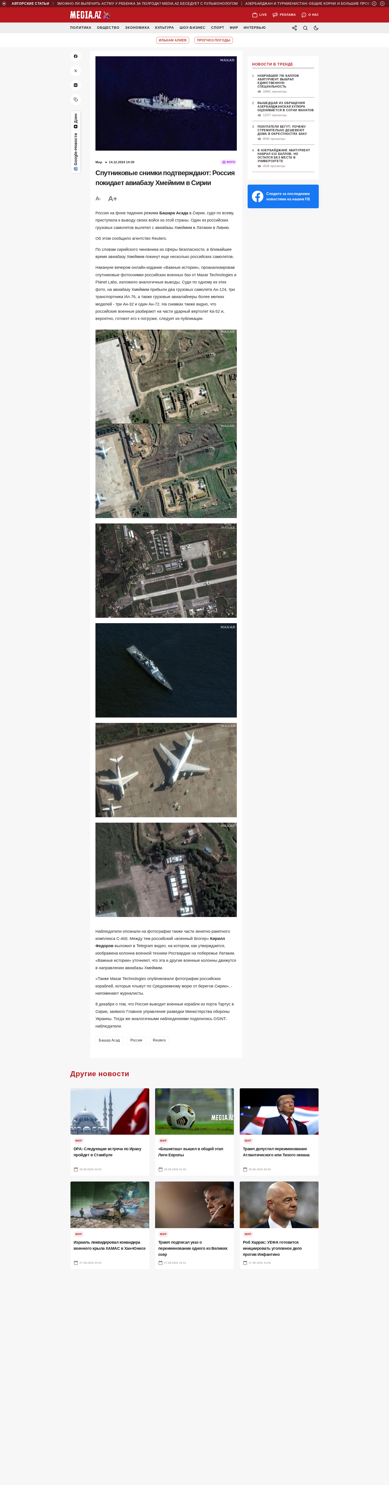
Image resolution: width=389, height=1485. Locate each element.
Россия (136, 1040)
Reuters (159, 1040)
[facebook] (75, 56)
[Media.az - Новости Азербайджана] (90, 15)
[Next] (382, 3)
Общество (108, 27)
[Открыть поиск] (305, 28)
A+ (112, 199)
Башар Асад (109, 1040)
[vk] (75, 85)
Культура (164, 27)
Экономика (137, 27)
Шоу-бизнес (193, 27)
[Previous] (374, 3)
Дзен (75, 118)
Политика (81, 27)
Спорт (217, 27)
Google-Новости (75, 149)
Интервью (255, 27)
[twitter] (75, 70)
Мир (234, 27)
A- (98, 198)
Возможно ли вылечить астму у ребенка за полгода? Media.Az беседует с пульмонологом (107, 3)
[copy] (75, 99)
